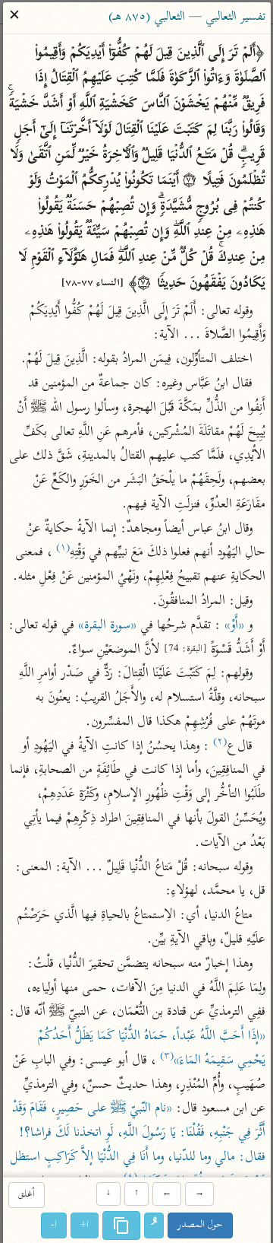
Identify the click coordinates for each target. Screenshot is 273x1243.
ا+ (84, 1225)
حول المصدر (200, 1225)
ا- (54, 1225)
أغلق (25, 1195)
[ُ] (154, 1225)
